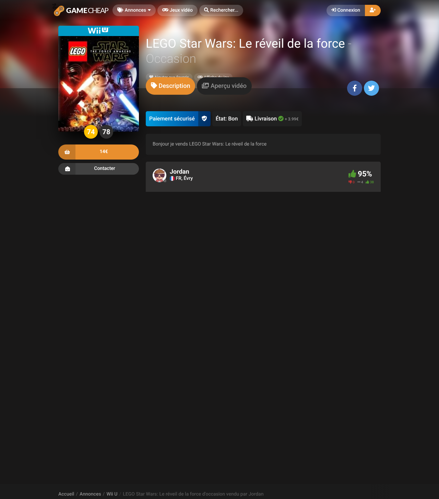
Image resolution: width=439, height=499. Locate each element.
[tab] (170, 86)
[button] (221, 10)
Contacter (104, 168)
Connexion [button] (348, 10)
